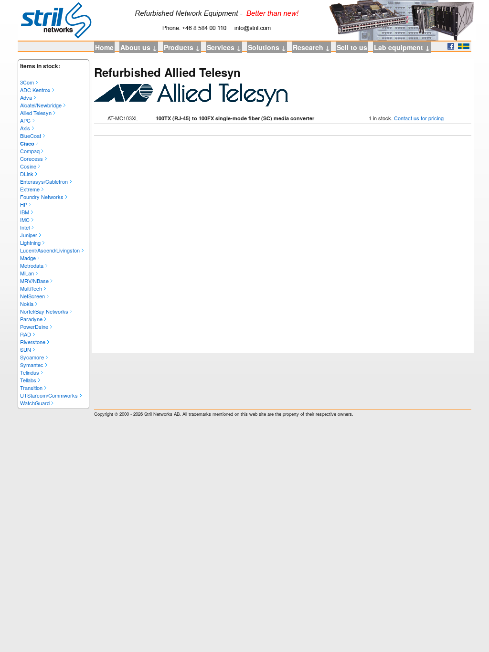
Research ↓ (311, 47)
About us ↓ (138, 47)
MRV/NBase (34, 280)
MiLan (27, 273)
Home (104, 47)
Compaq (30, 151)
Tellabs (28, 380)
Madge (28, 258)
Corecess (31, 158)
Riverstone (32, 342)
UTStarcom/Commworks (49, 395)
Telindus (29, 372)
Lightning (30, 242)
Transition (31, 387)
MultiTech (31, 288)
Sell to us (352, 47)
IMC (25, 219)
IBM (24, 212)
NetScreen (32, 296)
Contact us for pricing (419, 118)
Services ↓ (224, 47)
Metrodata (31, 265)
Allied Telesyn (36, 112)
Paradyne (31, 319)
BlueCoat (30, 135)
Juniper (28, 235)
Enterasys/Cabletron (44, 181)
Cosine (28, 166)
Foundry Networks (42, 196)
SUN (25, 349)
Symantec (31, 364)
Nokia (26, 303)
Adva (26, 97)
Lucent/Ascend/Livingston (50, 250)
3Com (27, 82)
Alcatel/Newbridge (41, 105)
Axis (25, 128)
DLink (26, 174)
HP (23, 204)
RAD (25, 334)
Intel (25, 227)
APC (25, 120)
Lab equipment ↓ (402, 47)
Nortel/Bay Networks (44, 311)
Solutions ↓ (267, 47)
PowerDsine (34, 326)
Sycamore (32, 357)
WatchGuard (35, 403)
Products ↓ (182, 47)
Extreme (30, 189)
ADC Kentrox (35, 90)
